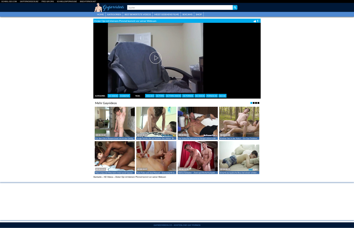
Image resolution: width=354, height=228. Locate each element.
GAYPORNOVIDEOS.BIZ (29, 1)
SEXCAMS (187, 14)
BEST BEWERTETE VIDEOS (138, 14)
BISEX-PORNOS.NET (88, 1)
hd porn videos (173, 96)
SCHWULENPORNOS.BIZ (67, 1)
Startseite (97, 176)
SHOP (199, 14)
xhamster (124, 96)
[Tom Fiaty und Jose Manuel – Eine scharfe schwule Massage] (156, 156)
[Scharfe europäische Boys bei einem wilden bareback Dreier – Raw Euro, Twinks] (239, 156)
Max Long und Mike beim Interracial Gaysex (114, 172)
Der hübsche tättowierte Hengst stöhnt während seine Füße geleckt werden (210, 138)
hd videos (200, 96)
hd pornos (188, 96)
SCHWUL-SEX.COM (9, 1)
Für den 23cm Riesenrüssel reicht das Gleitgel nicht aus (118, 138)
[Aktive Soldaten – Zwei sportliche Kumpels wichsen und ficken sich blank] (198, 156)
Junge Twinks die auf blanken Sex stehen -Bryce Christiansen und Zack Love (169, 138)
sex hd (222, 96)
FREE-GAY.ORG (47, 1)
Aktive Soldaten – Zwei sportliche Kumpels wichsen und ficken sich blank (209, 172)
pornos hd (212, 96)
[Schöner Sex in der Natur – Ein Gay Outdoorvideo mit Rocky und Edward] (239, 122)
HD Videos (113, 96)
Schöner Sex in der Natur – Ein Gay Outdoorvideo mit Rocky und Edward (251, 138)
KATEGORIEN (114, 14)
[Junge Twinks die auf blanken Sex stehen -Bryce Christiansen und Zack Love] (156, 122)
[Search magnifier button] (235, 7)
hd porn (160, 96)
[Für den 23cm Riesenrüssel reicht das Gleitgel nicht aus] (115, 122)
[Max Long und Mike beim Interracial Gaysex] (115, 156)
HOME (100, 14)
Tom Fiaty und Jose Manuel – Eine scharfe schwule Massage (162, 172)
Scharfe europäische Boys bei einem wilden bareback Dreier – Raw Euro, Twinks (254, 172)
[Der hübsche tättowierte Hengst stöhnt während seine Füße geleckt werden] (198, 122)
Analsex (150, 96)
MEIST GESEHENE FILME (166, 14)
